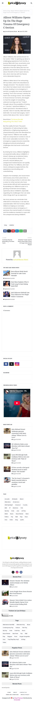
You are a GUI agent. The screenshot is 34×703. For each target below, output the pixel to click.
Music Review (19, 514)
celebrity (11, 225)
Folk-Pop (24, 627)
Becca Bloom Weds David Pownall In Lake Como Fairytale (19, 273)
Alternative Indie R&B (8, 624)
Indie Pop (17, 630)
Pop (12, 517)
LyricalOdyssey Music (11, 31)
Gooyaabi (17, 700)
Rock (26, 517)
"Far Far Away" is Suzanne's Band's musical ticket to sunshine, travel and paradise (21, 481)
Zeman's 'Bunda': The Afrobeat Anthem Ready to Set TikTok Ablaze (19, 583)
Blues (28, 624)
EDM (6, 508)
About (15, 692)
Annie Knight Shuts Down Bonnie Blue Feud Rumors (21, 592)
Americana (16, 502)
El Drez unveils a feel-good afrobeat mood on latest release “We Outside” (20, 469)
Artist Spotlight (9, 505)
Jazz (18, 511)
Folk (22, 508)
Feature (18, 627)
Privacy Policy (25, 694)
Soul (6, 519)
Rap (21, 517)
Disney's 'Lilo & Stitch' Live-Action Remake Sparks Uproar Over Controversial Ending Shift (21, 602)
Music (11, 514)
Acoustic (7, 499)
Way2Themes (18, 698)
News (27, 514)
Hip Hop (7, 511)
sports (22, 519)
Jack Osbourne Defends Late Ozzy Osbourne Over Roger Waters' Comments (20, 294)
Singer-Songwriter (25, 636)
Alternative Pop (21, 624)
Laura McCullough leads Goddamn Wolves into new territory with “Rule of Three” (20, 458)
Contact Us (23, 692)
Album (21, 499)
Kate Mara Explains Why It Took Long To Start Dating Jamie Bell (20, 284)
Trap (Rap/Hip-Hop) (13, 639)
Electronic (15, 508)
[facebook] (6, 364)
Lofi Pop (23, 511)
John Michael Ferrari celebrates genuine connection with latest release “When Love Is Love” (19, 433)
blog (8, 10)
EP (9, 508)
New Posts (15, 633)
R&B (16, 517)
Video (11, 519)
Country (25, 505)
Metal (6, 514)
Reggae (10, 636)
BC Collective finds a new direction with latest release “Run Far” (21, 446)
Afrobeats (14, 499)
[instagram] (17, 364)
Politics (7, 517)
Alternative (8, 502)
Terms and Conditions (12, 694)
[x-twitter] (11, 364)
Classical (17, 505)
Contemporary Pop (8, 627)
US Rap (23, 639)
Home (5, 10)
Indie (12, 511)
